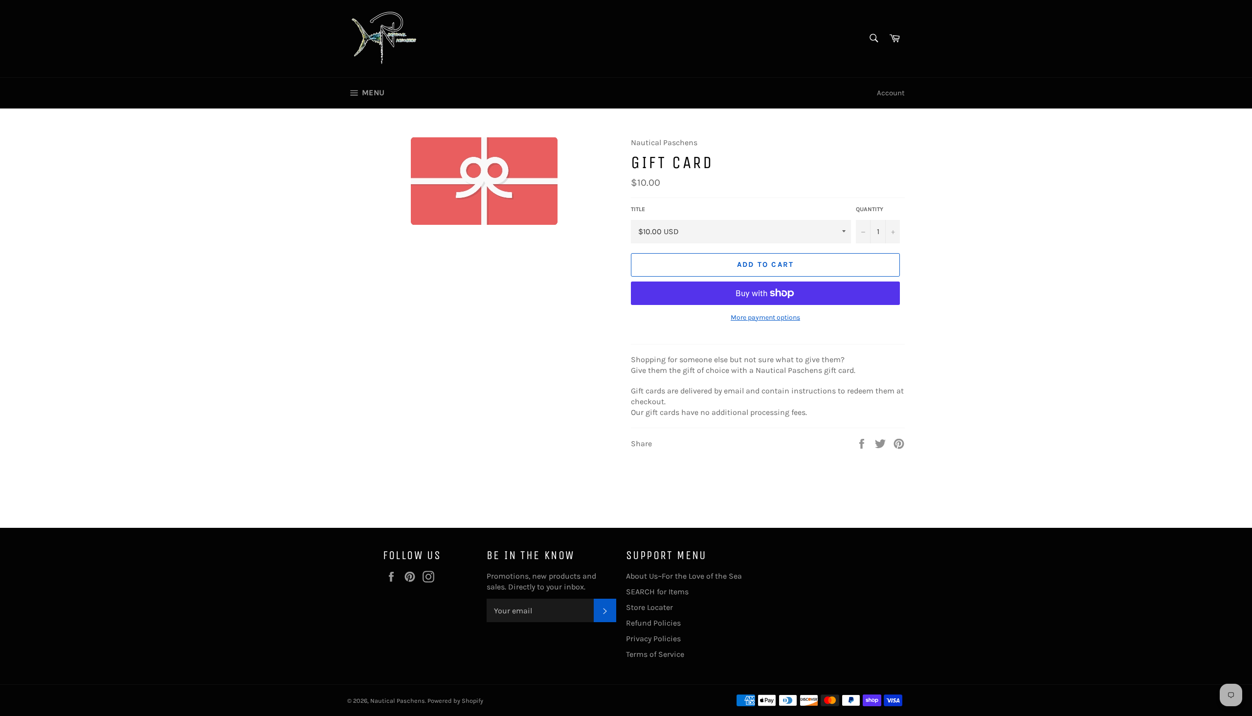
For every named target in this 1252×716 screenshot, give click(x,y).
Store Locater (649, 607)
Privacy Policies (653, 638)
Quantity (869, 209)
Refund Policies (653, 623)
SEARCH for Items (657, 591)
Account (891, 92)
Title (638, 209)
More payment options (765, 317)
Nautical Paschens (397, 700)
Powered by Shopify (455, 700)
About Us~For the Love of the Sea (684, 576)
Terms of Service (655, 654)
